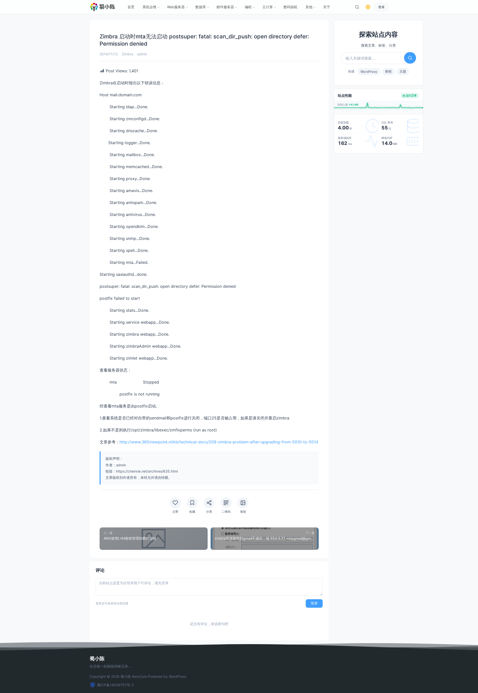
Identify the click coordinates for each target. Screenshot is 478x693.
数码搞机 (291, 7)
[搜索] (357, 6)
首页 (130, 7)
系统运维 (149, 7)
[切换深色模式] (367, 6)
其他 (308, 7)
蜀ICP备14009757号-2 (115, 685)
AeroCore (139, 676)
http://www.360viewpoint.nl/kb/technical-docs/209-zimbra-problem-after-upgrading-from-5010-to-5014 (219, 441)
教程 (388, 71)
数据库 (200, 7)
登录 (381, 7)
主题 (403, 71)
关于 (326, 7)
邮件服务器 (225, 7)
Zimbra (127, 54)
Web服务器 (176, 7)
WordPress (368, 72)
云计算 (267, 7)
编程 (248, 7)
